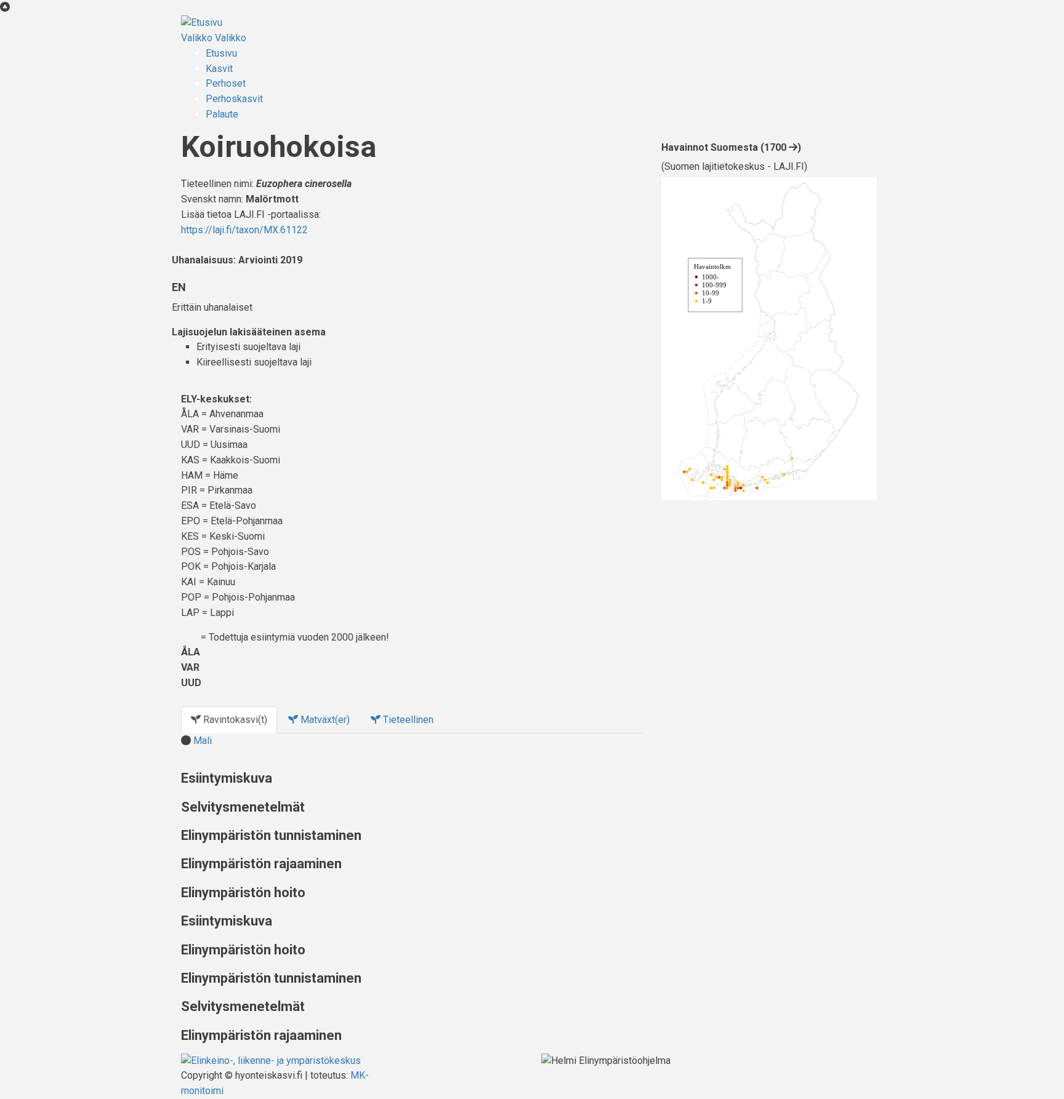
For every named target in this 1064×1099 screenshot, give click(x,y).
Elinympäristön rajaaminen (261, 863)
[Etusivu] (201, 22)
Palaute (222, 114)
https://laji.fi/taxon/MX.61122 (244, 230)
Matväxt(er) (324, 719)
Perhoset (226, 83)
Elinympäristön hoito (243, 892)
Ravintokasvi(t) (234, 719)
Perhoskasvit (234, 99)
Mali (202, 740)
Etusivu (221, 53)
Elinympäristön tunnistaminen (271, 835)
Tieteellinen (407, 719)
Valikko (196, 38)
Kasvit (219, 68)
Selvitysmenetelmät (243, 807)
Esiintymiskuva (226, 778)
